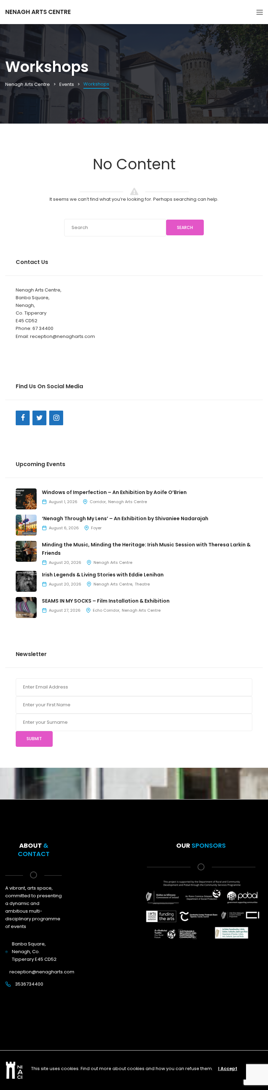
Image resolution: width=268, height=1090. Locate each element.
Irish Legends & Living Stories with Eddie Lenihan (103, 574)
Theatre (142, 584)
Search (185, 227)
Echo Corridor (106, 610)
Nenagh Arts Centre (127, 502)
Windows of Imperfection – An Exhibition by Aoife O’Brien (114, 492)
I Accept (227, 1068)
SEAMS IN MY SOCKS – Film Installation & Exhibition (106, 600)
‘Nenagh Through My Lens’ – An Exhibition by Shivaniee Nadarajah (125, 518)
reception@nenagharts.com (41, 972)
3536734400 (29, 984)
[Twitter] (39, 418)
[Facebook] (23, 418)
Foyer (96, 528)
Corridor (98, 502)
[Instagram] (56, 418)
